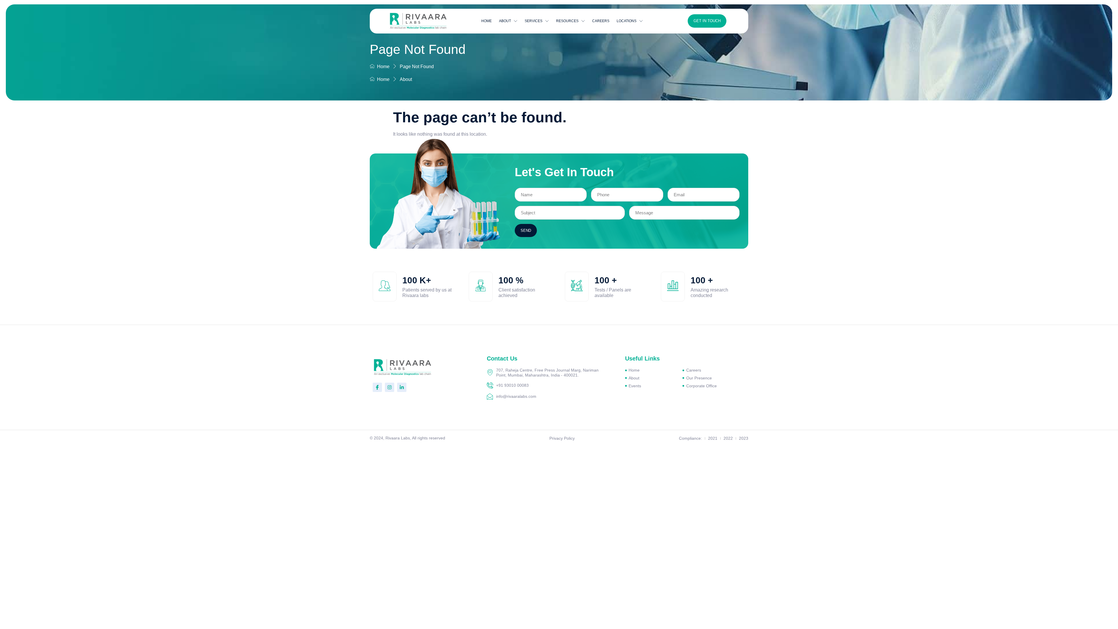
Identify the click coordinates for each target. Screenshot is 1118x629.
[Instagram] (389, 387)
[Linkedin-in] (401, 387)
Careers (600, 21)
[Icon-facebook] (377, 387)
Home (486, 21)
